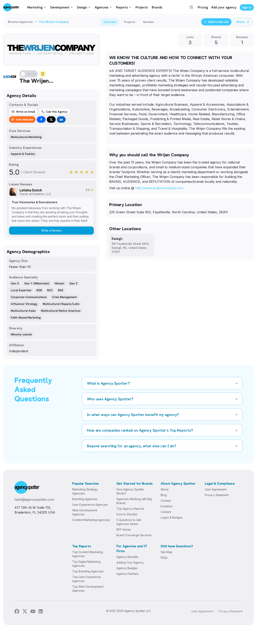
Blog (164, 495)
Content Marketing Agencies (91, 520)
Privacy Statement (217, 495)
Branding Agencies (84, 499)
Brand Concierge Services (134, 535)
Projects (142, 7)
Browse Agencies (20, 21)
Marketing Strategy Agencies (85, 491)
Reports (122, 7)
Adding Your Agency (130, 562)
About (164, 489)
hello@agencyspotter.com (34, 499)
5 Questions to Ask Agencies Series (128, 522)
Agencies (101, 7)
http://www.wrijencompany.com (159, 188)
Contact (166, 500)
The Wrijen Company (54, 21)
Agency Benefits (127, 557)
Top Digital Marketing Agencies (86, 563)
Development (59, 7)
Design (82, 7)
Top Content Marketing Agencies (87, 554)
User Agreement (215, 489)
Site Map (166, 552)
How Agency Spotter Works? (130, 491)
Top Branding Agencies (88, 571)
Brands (157, 7)
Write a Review (51, 230)
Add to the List (218, 21)
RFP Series (123, 529)
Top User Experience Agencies (86, 579)
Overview (109, 22)
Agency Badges (127, 568)
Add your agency (224, 7)
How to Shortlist (126, 514)
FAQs (164, 557)
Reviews (148, 22)
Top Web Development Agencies (87, 588)
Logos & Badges (172, 517)
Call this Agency (57, 111)
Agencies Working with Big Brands (134, 501)
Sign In (246, 7)
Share (240, 21)
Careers (166, 512)
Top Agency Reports (130, 508)
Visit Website (24, 119)
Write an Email (25, 111)
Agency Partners (127, 573)
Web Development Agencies (84, 512)
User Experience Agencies (90, 504)
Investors (167, 506)
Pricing (203, 7)
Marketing (35, 7)
